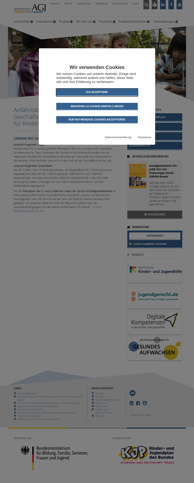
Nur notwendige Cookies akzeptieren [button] (97, 119)
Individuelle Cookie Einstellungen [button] (97, 106)
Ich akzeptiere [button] (97, 92)
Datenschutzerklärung (118, 137)
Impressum (144, 137)
